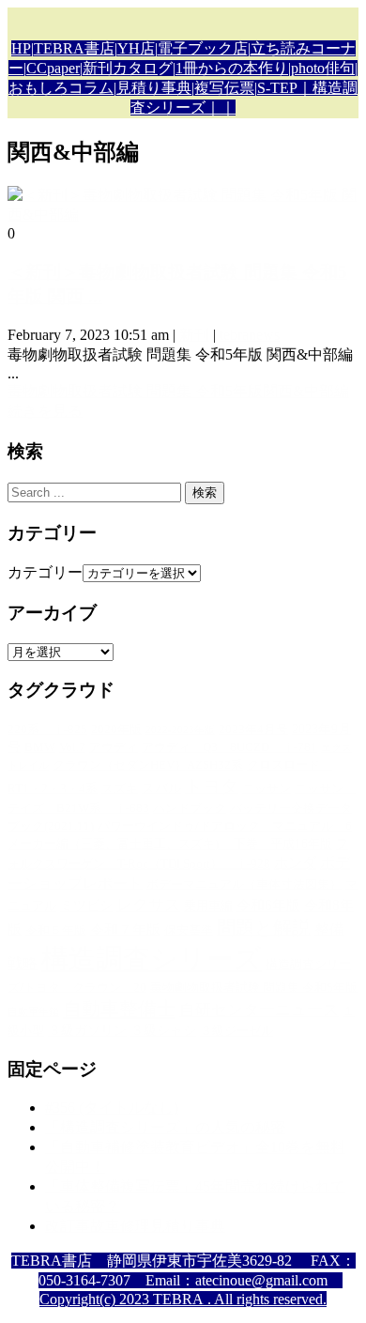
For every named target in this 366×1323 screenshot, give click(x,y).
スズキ (119, 788)
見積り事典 (153, 88)
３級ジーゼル (236, 1031)
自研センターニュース (259, 1010)
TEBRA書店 (74, 48)
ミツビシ (86, 905)
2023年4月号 (253, 729)
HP (21, 48)
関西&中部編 (306, 391)
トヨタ (211, 786)
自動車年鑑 (33, 1012)
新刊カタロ (120, 68)
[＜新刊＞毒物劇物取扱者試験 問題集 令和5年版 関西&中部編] (183, 215)
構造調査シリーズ (151, 959)
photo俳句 (323, 68)
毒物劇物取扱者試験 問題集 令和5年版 (135, 391)
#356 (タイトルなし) (111, 1107)
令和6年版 (268, 905)
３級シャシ (163, 1030)
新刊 (194, 335)
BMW (39, 747)
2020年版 (116, 729)
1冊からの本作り (231, 68)
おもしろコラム (61, 88)
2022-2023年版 (180, 730)
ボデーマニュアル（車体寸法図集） (244, 884)
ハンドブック (189, 808)
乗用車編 (208, 906)
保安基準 (188, 930)
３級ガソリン (87, 1030)
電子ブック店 (203, 48)
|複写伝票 (222, 88)
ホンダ (295, 862)
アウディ (113, 747)
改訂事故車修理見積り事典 (135, 1226)
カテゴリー (45, 572)
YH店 (136, 48)
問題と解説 (264, 927)
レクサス (148, 905)
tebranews (250, 335)
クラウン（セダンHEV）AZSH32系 (148, 765)
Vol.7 (72, 747)
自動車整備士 (119, 1008)
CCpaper (53, 68)
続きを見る (45, 411)
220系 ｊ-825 (47, 729)
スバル (161, 787)
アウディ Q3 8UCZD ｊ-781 (229, 747)
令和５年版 (55, 930)
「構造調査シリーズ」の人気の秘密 (165, 1127)
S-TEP (277, 88)
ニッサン (266, 788)
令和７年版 (125, 929)
